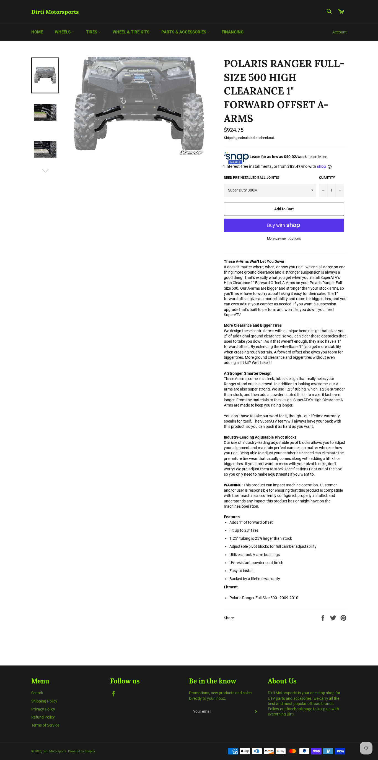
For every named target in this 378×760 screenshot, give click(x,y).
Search (37, 693)
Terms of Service (45, 725)
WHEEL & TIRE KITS (131, 32)
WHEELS (63, 32)
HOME (37, 32)
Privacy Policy (43, 709)
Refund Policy (43, 717)
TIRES (92, 32)
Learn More (317, 156)
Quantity (327, 178)
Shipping (230, 138)
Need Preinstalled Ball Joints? (251, 178)
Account (339, 32)
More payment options (284, 238)
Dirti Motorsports (55, 11)
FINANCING (233, 32)
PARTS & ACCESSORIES (184, 32)
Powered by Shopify (81, 751)
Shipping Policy (44, 701)
